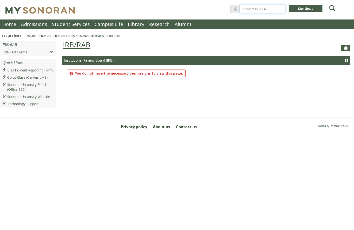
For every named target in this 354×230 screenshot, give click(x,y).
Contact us (186, 126)
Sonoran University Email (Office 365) (26, 87)
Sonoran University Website (28, 96)
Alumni (183, 24)
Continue (306, 8)
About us (161, 126)
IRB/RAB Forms (64, 36)
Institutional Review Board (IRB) (99, 36)
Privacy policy (134, 126)
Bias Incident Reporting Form (30, 70)
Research (159, 24)
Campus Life (109, 24)
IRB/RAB (45, 36)
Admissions (34, 24)
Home (9, 24)
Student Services (71, 24)
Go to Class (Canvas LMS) (27, 77)
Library (136, 24)
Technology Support (23, 104)
